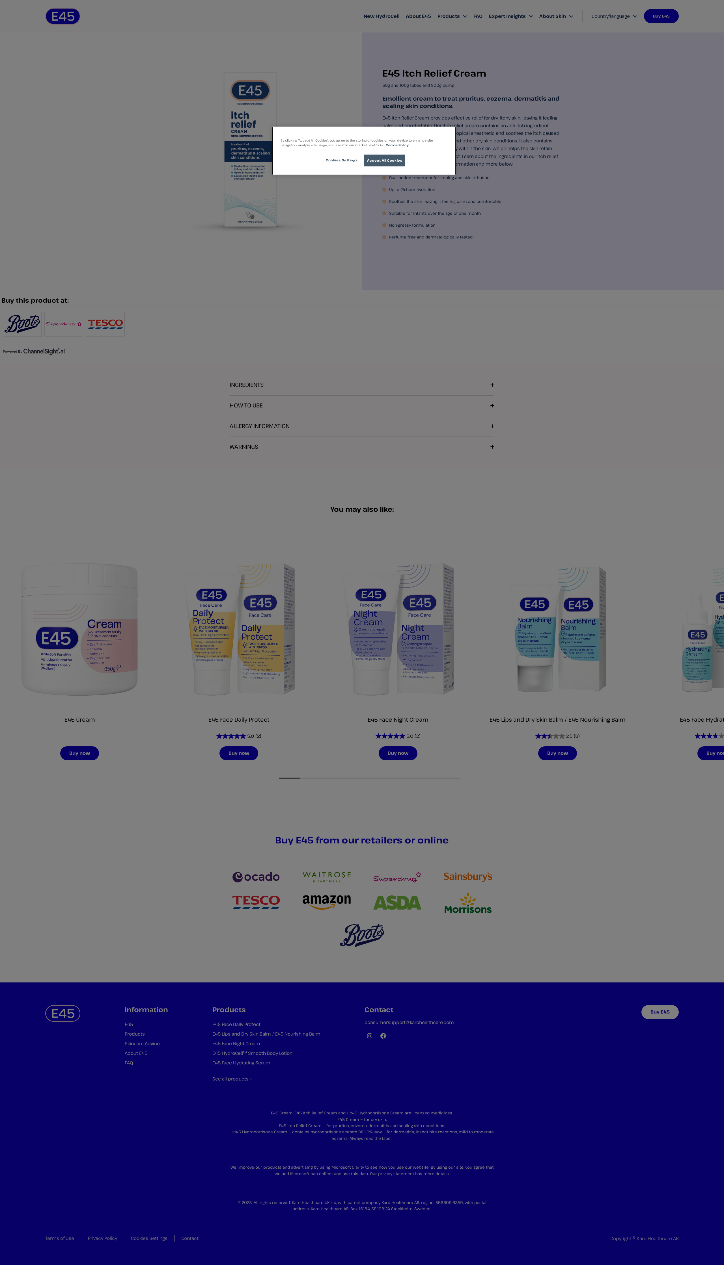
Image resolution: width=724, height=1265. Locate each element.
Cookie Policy (397, 145)
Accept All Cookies (384, 160)
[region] (364, 151)
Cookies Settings (341, 160)
